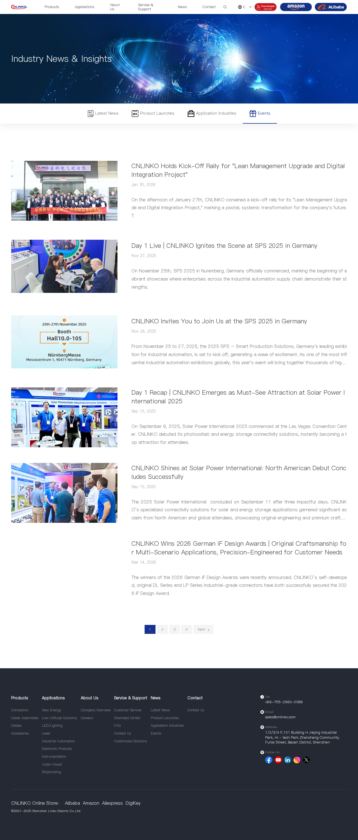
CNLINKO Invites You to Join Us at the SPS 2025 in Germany (219, 321)
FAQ (117, 725)
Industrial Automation (58, 741)
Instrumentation (54, 756)
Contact (209, 6)
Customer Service (128, 710)
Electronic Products (57, 748)
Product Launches (157, 113)
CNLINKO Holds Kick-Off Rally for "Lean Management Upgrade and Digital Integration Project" (238, 170)
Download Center (127, 718)
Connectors (19, 710)
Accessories (20, 733)
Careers (87, 718)
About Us (115, 6)
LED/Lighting (52, 725)
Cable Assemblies (24, 718)
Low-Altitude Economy (59, 718)
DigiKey (133, 803)
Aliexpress (112, 803)
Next (201, 629)
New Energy (51, 710)
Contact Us (122, 733)
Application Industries (216, 113)
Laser (46, 733)
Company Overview (96, 710)
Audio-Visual (52, 764)
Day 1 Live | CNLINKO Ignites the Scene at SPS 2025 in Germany (224, 245)
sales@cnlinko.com (280, 717)
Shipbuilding (51, 772)
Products (51, 6)
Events (264, 113)
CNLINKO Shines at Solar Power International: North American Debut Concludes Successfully (238, 472)
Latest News (106, 113)
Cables (16, 725)
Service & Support (145, 6)
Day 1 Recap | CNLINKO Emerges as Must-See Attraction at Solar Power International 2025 (238, 396)
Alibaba (72, 803)
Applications (84, 6)
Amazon (91, 803)
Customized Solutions (130, 741)
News (182, 6)
